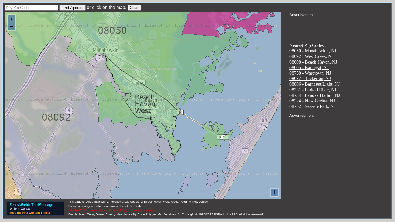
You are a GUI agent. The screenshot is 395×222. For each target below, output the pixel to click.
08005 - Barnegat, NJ (309, 67)
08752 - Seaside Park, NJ (312, 106)
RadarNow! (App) (142, 210)
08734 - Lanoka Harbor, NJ (314, 95)
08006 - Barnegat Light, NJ (314, 84)
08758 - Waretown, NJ (310, 73)
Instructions (98, 210)
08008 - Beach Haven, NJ (313, 62)
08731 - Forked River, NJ (312, 89)
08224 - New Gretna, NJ (312, 100)
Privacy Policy (118, 210)
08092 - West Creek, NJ (311, 56)
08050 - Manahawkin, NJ (312, 50)
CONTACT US (77, 210)
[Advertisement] (340, 25)
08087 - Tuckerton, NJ (310, 78)
